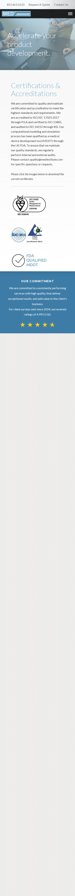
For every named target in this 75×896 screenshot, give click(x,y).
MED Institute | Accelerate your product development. (16, 13)
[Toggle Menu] (70, 13)
